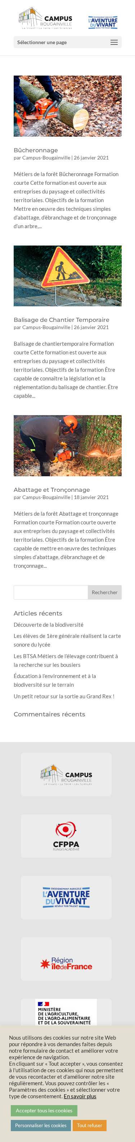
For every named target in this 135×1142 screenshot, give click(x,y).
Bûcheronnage (36, 150)
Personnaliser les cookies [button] (41, 1125)
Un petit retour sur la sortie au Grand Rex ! (64, 696)
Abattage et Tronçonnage (52, 489)
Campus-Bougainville (46, 157)
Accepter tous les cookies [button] (44, 1110)
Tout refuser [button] (89, 1125)
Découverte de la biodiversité (49, 624)
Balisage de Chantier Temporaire (61, 319)
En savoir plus (80, 1096)
